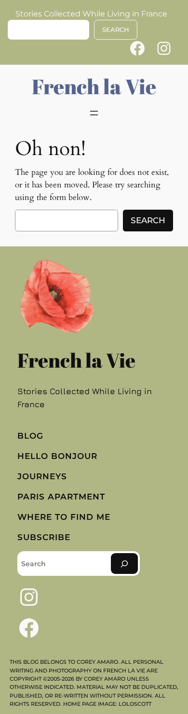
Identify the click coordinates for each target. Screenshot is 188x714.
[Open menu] (94, 113)
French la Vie (94, 86)
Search (148, 220)
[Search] (124, 563)
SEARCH (115, 29)
